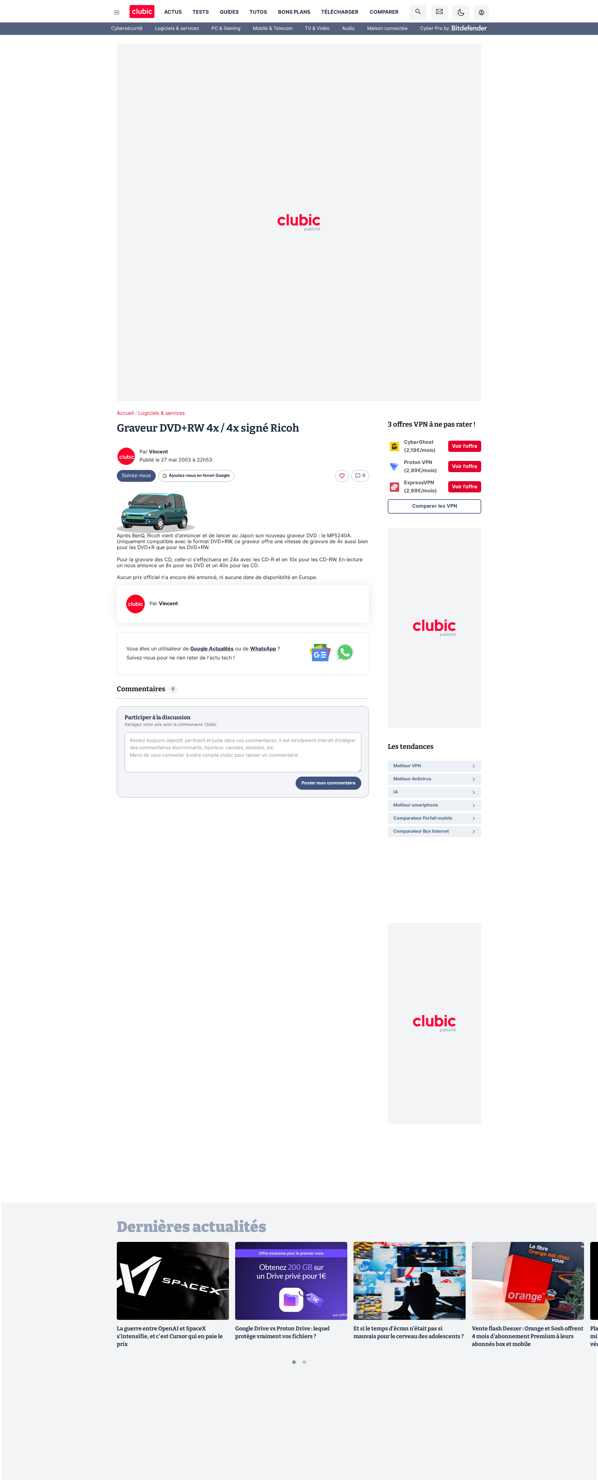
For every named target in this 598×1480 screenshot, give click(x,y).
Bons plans (294, 12)
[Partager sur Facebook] (582, 1426)
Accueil (125, 413)
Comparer (384, 12)
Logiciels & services (177, 28)
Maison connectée (387, 28)
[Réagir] (342, 475)
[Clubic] (142, 12)
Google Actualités (212, 648)
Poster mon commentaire (328, 783)
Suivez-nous (136, 475)
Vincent (158, 451)
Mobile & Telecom (272, 28)
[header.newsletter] (439, 12)
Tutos (258, 12)
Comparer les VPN (434, 506)
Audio (348, 28)
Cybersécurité (127, 28)
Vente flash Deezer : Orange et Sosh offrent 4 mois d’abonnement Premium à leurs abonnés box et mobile (527, 1336)
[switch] (461, 12)
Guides (229, 12)
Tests (200, 12)
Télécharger (339, 12)
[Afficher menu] (117, 12)
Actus (173, 12)
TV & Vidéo (317, 28)
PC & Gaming (225, 28)
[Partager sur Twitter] (582, 1447)
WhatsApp (263, 648)
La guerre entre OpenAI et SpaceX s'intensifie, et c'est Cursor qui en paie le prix (170, 1336)
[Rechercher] (418, 12)
